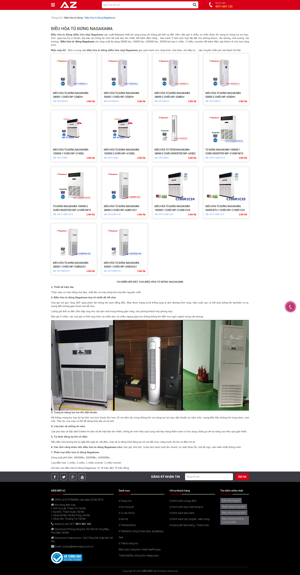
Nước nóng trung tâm (233, 506)
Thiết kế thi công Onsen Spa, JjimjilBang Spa (141, 534)
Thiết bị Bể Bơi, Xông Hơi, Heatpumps (139, 555)
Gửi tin (242, 476)
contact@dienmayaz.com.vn (77, 546)
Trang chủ (56, 17)
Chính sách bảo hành (182, 513)
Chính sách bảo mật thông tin (187, 507)
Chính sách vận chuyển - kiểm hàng (190, 519)
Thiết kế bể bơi (128, 525)
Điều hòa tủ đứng (73, 17)
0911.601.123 (83, 524)
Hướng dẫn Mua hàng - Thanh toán (190, 525)
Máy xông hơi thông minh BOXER (233, 520)
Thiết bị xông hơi (129, 543)
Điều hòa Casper (231, 500)
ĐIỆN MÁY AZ (149, 571)
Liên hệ (124, 519)
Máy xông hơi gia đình (234, 512)
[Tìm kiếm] (194, 5)
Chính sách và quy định (183, 500)
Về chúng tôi (127, 507)
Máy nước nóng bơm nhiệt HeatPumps (140, 549)
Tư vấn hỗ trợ (127, 513)
